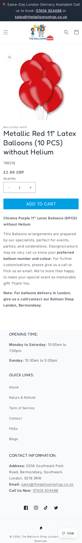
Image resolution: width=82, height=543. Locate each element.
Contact (15, 418)
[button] (6, 32)
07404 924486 (49, 10)
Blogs (13, 439)
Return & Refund (22, 397)
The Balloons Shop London (40, 536)
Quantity (9, 178)
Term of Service (22, 408)
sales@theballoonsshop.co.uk (41, 17)
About (14, 387)
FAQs (13, 428)
